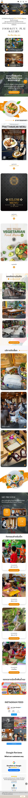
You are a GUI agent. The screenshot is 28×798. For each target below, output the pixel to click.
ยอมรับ (22, 796)
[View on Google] (14, 785)
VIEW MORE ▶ (6, 506)
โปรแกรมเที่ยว (6, 514)
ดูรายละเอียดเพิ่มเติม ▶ (14, 92)
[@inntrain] (8, 708)
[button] (2, 9)
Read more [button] (14, 782)
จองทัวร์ (21, 524)
